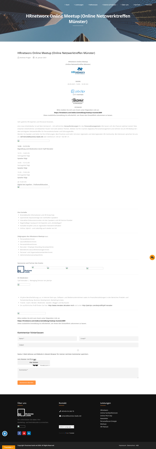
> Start (67, 5)
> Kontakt (148, 5)
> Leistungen (78, 5)
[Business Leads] (16, 16)
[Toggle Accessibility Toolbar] (4, 433)
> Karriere (136, 5)
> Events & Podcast (109, 5)
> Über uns (125, 5)
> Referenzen (93, 5)
